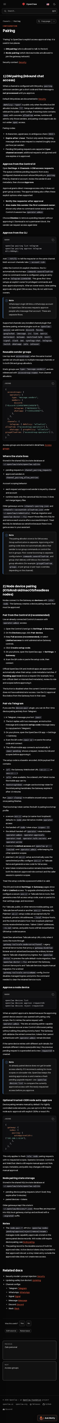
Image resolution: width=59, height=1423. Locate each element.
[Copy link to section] (17, 80)
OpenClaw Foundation (32, 1400)
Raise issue (25, 1331)
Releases (36, 1404)
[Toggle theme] (54, 4)
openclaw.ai (8, 1404)
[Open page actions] (54, 21)
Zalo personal (11, 1345)
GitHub (48, 1404)
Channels (6, 21)
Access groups (12, 1366)
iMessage (22, 1300)
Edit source (11, 1331)
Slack (16, 1308)
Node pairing (28, 1242)
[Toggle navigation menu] (4, 4)
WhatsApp (25, 1292)
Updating (36, 1280)
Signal (17, 1296)
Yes (22, 1323)
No (29, 1323)
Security (22, 62)
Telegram (22, 1288)
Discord (20, 1304)
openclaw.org (21, 1404)
